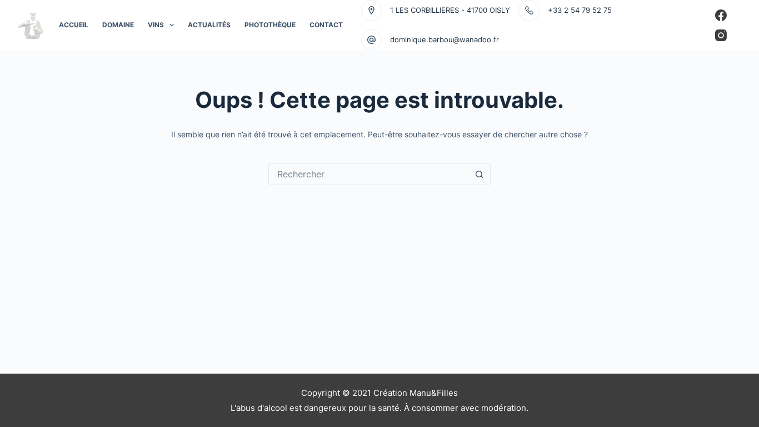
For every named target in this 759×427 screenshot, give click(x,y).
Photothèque (270, 25)
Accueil (73, 25)
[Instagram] (721, 35)
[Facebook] (721, 15)
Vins (156, 25)
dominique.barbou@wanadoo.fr (444, 39)
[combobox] (369, 174)
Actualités (209, 25)
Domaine (118, 25)
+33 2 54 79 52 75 (580, 10)
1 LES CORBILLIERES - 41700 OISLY (450, 10)
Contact (326, 25)
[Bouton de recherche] (479, 174)
